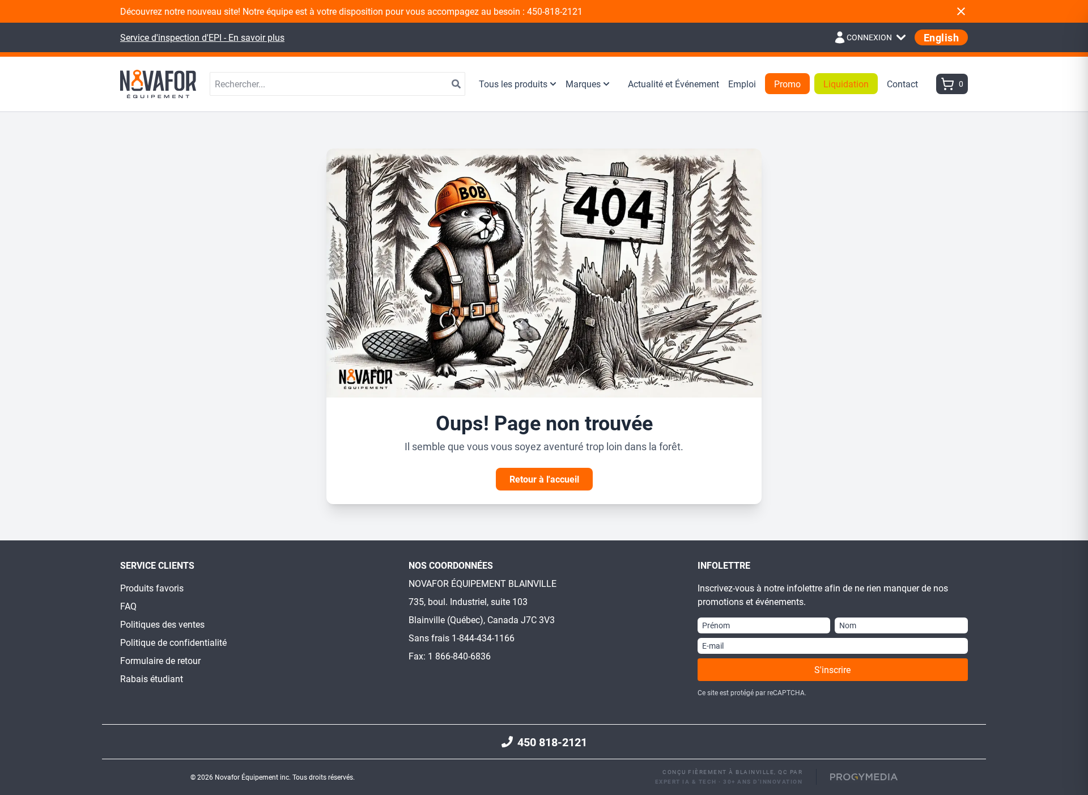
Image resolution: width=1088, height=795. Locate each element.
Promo (787, 84)
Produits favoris (152, 588)
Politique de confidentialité (173, 642)
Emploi (742, 84)
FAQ (128, 606)
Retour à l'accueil (544, 479)
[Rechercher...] (456, 83)
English (941, 37)
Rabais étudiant (151, 678)
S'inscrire (832, 669)
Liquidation (846, 84)
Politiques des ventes (162, 624)
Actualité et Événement (673, 84)
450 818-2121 (552, 741)
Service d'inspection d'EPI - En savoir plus (202, 37)
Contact (902, 84)
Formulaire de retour (160, 660)
